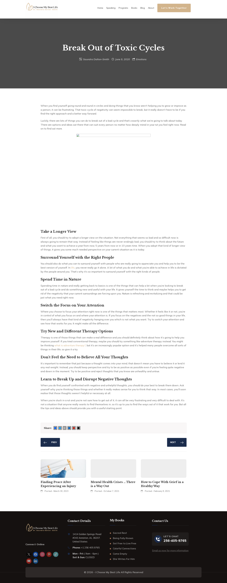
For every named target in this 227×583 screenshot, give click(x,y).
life (73, 267)
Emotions (141, 59)
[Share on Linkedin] (69, 428)
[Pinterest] (49, 554)
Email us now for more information (170, 550)
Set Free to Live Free (124, 543)
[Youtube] (28, 561)
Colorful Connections (124, 548)
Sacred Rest (120, 532)
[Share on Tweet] (60, 428)
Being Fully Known (123, 538)
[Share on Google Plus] (64, 428)
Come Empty (120, 553)
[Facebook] (35, 554)
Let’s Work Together (174, 8)
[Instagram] (42, 554)
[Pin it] (74, 428)
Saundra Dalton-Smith (96, 59)
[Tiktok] (55, 554)
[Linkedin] (35, 561)
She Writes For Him (124, 559)
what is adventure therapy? (70, 345)
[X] (28, 554)
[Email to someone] (78, 428)
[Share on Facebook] (55, 428)
